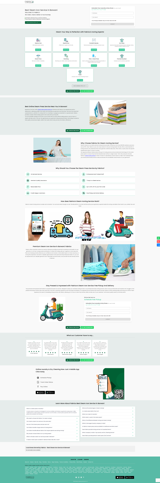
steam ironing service (90, 155)
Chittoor (32, 469)
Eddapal (43, 468)
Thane (109, 471)
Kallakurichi (35, 472)
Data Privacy (79, 462)
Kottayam (41, 472)
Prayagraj (46, 472)
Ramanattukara (98, 468)
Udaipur (129, 472)
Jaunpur (31, 467)
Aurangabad (95, 469)
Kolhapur (27, 473)
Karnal (70, 472)
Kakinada (72, 471)
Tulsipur (39, 467)
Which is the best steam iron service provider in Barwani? (40, 436)
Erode (79, 469)
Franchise (44, 462)
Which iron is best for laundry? (89, 414)
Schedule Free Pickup (74, 91)
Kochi (93, 468)
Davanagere (45, 471)
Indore (70, 469)
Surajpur (35, 471)
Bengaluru (75, 469)
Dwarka (36, 473)
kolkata (100, 469)
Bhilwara (132, 469)
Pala (65, 468)
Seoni (63, 472)
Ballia (70, 467)
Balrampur (44, 467)
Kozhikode (55, 467)
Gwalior (56, 469)
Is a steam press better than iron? (90, 411)
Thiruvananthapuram (80, 471)
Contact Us (90, 462)
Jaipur (125, 472)
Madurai (51, 472)
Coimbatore (118, 468)
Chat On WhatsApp (88, 91)
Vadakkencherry (28, 472)
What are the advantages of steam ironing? (93, 408)
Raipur (26, 468)
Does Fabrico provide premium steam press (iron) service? (96, 435)
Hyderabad (109, 469)
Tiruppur (27, 471)
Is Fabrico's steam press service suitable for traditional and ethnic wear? (100, 426)
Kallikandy (52, 471)
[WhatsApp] (158, 238)
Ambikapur (37, 469)
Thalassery (57, 471)
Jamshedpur (111, 468)
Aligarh (38, 468)
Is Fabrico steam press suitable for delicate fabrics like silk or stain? (43, 439)
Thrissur (97, 467)
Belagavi (31, 473)
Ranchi (113, 471)
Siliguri (121, 471)
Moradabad (126, 471)
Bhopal (121, 472)
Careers (85, 462)
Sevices (32, 462)
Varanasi (125, 467)
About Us (27, 462)
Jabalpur (128, 468)
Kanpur (74, 467)
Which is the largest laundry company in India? (93, 423)
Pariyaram (99, 471)
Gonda (30, 468)
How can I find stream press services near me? (37, 424)
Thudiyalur (97, 472)
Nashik (31, 471)
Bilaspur (129, 467)
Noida (35, 467)
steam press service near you (45, 109)
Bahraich (34, 468)
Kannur (83, 468)
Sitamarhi (40, 471)
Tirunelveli (75, 472)
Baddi (68, 471)
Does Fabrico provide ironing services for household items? (96, 429)
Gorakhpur (113, 467)
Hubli (52, 469)
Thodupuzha (63, 471)
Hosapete (43, 469)
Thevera (56, 468)
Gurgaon (27, 467)
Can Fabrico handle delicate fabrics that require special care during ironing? (45, 430)
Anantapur (27, 469)
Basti (64, 467)
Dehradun (104, 471)
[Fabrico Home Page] (29, 2)
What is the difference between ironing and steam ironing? (96, 420)
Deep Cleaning (55, 462)
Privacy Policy (72, 462)
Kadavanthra (119, 467)
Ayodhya (117, 471)
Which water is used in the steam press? (92, 417)
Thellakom (61, 468)
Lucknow (84, 467)
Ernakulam (88, 468)
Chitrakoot (50, 467)
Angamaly (48, 468)
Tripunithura (107, 467)
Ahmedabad (115, 469)
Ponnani (85, 472)
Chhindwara (61, 469)
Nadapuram (105, 468)
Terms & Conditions (63, 462)
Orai (67, 467)
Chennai (60, 467)
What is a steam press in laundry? (34, 408)
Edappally (102, 467)
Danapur (113, 472)
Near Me (36, 462)
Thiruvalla (48, 469)
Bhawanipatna (89, 471)
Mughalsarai (79, 467)
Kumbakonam (107, 472)
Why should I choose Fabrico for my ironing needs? (38, 433)
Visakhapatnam (88, 469)
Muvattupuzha (91, 472)
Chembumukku (91, 467)
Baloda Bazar (126, 469)
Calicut (94, 471)
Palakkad (121, 469)
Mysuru (66, 469)
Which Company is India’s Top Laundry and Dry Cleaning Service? (98, 432)
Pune (104, 469)
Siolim (83, 469)
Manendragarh (77, 468)
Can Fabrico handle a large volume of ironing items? (39, 427)
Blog (40, 462)
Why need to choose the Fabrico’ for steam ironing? (39, 418)
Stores (49, 462)
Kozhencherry (70, 468)
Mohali (66, 472)
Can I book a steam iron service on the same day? (38, 421)
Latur (52, 468)
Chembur (80, 472)
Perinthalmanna (57, 472)
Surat (102, 472)
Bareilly (123, 468)
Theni (131, 471)
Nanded (117, 472)
